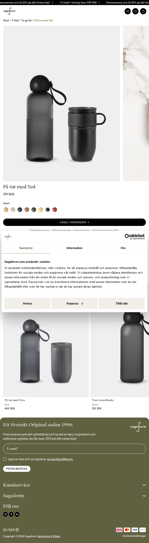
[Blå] (20, 209)
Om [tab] (123, 248)
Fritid (15, 20)
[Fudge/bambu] (6, 209)
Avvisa (27, 303)
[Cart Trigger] (143, 11)
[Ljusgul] (40, 209)
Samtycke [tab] (26, 248)
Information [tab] (74, 248)
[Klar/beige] (13, 209)
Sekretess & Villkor (48, 536)
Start (6, 20)
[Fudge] (26, 209)
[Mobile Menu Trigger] (128, 11)
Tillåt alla (122, 303)
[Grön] (33, 209)
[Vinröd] (54, 209)
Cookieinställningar (134, 535)
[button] (74, 485)
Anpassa (72, 303)
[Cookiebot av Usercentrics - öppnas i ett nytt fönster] (128, 237)
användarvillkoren (60, 459)
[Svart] (47, 209)
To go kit (27, 20)
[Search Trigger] (135, 11)
